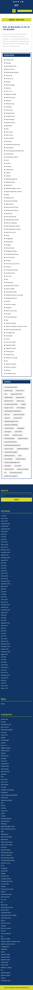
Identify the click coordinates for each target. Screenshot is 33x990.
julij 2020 (3, 657)
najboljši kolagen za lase (11, 421)
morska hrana (17, 418)
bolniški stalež (8, 390)
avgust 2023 (4, 586)
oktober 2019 (4, 667)
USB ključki (7, 466)
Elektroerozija (10, 104)
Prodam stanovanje (12, 270)
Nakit (7, 195)
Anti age (8, 63)
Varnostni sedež (11, 342)
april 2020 (4, 662)
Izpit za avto (9, 132)
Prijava (3, 704)
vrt (5, 472)
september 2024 (5, 557)
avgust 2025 (4, 531)
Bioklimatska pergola (12, 72)
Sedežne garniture (11, 298)
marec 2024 (4, 573)
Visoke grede (10, 351)
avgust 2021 (4, 625)
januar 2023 (4, 602)
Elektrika (8, 100)
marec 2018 (4, 685)
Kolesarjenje (9, 148)
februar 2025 (4, 544)
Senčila (8, 301)
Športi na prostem (11, 311)
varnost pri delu (8, 469)
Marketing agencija (11, 179)
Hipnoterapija (10, 119)
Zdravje (8, 370)
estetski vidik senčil (16, 394)
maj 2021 (3, 633)
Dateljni (8, 82)
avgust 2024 (4, 560)
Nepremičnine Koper (12, 207)
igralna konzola (8, 401)
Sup (7, 320)
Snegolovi (9, 307)
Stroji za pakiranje (11, 317)
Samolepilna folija (11, 292)
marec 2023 (4, 599)
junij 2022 (4, 615)
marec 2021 (4, 638)
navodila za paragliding (10, 425)
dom (5, 394)
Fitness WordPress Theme (12, 987)
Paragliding (9, 238)
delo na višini (20, 390)
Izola (7, 129)
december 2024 (5, 550)
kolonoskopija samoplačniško (12, 411)
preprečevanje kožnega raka (12, 445)
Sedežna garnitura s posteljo (14, 295)
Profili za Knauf (10, 273)
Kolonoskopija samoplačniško (15, 151)
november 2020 (5, 646)
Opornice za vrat (11, 232)
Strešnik (8, 314)
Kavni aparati (10, 138)
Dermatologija (10, 85)
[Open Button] (14, 10)
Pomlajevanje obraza (12, 254)
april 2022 (4, 620)
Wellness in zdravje (11, 358)
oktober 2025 (4, 526)
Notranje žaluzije (11, 217)
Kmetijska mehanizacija (13, 144)
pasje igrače (7, 431)
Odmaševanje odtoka (12, 220)
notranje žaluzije (9, 428)
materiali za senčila (19, 414)
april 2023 (4, 597)
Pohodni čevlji (10, 248)
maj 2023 (3, 594)
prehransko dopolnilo (10, 442)
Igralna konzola (10, 122)
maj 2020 (3, 659)
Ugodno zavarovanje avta (13, 329)
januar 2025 (4, 547)
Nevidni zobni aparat (12, 210)
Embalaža (9, 107)
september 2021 (5, 623)
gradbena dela (8, 397)
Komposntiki (9, 154)
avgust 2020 (4, 654)
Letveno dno (9, 169)
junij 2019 (4, 670)
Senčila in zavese (11, 304)
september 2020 (5, 651)
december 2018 (5, 675)
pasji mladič (18, 431)
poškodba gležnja (9, 438)
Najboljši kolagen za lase (13, 188)
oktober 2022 (4, 607)
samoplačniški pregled (10, 452)
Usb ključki (9, 336)
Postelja (8, 260)
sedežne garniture (9, 455)
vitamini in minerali (22, 469)
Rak (7, 279)
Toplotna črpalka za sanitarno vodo (16, 326)
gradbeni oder (20, 397)
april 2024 (4, 570)
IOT (17, 5)
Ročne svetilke (10, 289)
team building (8, 459)
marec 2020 (4, 665)
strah (19, 455)
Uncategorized (10, 333)
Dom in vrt (9, 91)
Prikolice (8, 267)
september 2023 (5, 583)
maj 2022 (3, 618)
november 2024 (5, 552)
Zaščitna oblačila (11, 364)
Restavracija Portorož (12, 285)
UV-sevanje (18, 466)
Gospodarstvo (10, 113)
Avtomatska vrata (11, 66)
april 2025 (4, 539)
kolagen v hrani (8, 407)
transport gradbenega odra (11, 462)
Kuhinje (8, 163)
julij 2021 (3, 628)
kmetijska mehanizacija (10, 404)
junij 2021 (4, 631)
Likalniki (8, 176)
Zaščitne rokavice (11, 367)
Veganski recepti (11, 348)
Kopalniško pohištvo (12, 157)
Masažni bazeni (10, 182)
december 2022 (5, 604)
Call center (9, 75)
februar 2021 (4, 641)
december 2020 (5, 644)
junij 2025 (4, 534)
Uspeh (8, 339)
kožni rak (7, 414)
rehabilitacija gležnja (22, 448)
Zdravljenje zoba (11, 373)
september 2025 (5, 529)
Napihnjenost (10, 198)
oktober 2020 (4, 649)
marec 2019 (4, 672)
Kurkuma (8, 166)
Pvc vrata (8, 276)
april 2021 (4, 636)
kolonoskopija (21, 407)
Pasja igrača (9, 242)
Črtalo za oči (9, 79)
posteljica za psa (17, 435)
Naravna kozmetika (11, 201)
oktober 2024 (4, 555)
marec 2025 (4, 542)
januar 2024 (4, 578)
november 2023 (5, 581)
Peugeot (8, 245)
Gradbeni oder (10, 116)
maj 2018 (3, 683)
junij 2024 (4, 565)
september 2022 (5, 610)
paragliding (21, 428)
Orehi (7, 235)
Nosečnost (9, 213)
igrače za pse (20, 401)
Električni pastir (10, 97)
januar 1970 (4, 688)
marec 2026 (4, 518)
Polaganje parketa (11, 251)
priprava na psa (8, 448)
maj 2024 (3, 568)
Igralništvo (9, 126)
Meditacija (9, 185)
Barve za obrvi (10, 69)
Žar (7, 361)
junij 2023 (4, 591)
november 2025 (5, 523)
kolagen (23, 404)
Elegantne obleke (11, 94)
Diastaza (8, 88)
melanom (7, 418)
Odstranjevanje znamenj (13, 229)
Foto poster (9, 110)
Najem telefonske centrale (14, 191)
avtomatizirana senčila (10, 387)
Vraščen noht (10, 354)
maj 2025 (3, 536)
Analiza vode (9, 60)
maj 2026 (3, 516)
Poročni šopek (10, 257)
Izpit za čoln (9, 135)
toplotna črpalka (20, 459)
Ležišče (8, 173)
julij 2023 (3, 589)
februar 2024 (4, 576)
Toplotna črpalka (11, 323)
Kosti (7, 160)
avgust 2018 (4, 678)
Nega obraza (9, 204)
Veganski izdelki (10, 345)
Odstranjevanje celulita (13, 226)
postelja (6, 435)
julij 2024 (3, 563)
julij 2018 (3, 680)
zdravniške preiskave (16, 472)
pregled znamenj (22, 438)
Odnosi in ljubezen (11, 223)
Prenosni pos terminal (12, 264)
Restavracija (9, 282)
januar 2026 (4, 521)
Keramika (9, 141)
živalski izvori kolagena (10, 476)
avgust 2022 (4, 612)
